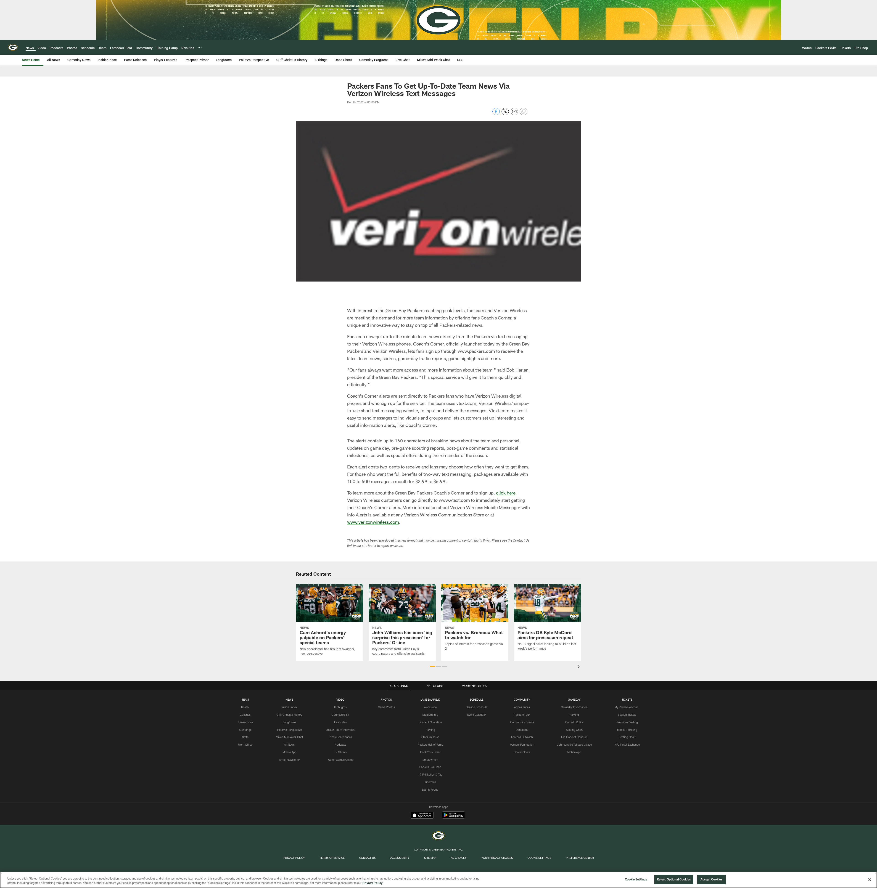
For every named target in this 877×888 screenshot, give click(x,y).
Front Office (245, 744)
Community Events (522, 722)
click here (505, 492)
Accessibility (399, 857)
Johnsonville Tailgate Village (574, 744)
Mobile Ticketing (627, 729)
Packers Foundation (522, 744)
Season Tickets (627, 714)
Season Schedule (476, 707)
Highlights (340, 707)
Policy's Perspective (289, 729)
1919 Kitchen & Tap (430, 774)
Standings (245, 729)
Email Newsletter (289, 759)
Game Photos (386, 707)
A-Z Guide (430, 707)
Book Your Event (430, 752)
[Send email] (514, 114)
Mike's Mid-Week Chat (289, 737)
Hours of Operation (430, 722)
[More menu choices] (199, 47)
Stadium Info (430, 714)
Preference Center (580, 857)
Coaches (245, 714)
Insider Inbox (289, 707)
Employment (430, 759)
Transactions (245, 722)
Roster (245, 707)
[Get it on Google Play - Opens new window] (453, 817)
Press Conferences (340, 737)
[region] (438, 880)
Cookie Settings (539, 857)
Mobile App (289, 752)
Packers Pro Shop (430, 766)
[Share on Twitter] (505, 114)
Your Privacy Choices (497, 857)
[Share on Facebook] (496, 114)
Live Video (340, 722)
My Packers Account (627, 707)
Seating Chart (574, 729)
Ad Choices (459, 857)
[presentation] (579, 667)
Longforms (289, 722)
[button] (432, 666)
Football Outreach (522, 737)
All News (289, 744)
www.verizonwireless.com (373, 522)
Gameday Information (574, 707)
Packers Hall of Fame (430, 744)
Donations (522, 729)
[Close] (870, 880)
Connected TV (340, 714)
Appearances (522, 707)
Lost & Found (430, 789)
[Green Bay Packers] (438, 836)
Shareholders (522, 752)
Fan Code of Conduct (574, 737)
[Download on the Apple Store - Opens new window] (422, 815)
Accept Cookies (711, 879)
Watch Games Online (340, 759)
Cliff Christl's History (289, 714)
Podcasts (340, 744)
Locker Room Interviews (340, 729)
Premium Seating (627, 722)
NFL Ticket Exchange (627, 744)
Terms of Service (332, 857)
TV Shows (340, 752)
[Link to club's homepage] (12, 47)
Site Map (430, 857)
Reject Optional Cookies (674, 879)
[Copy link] (523, 112)
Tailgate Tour (522, 714)
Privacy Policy (294, 857)
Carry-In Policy (574, 722)
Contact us (367, 857)
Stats (245, 737)
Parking (430, 729)
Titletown (430, 782)
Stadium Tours (430, 737)
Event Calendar (476, 714)
